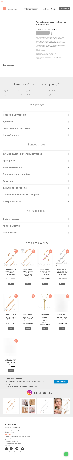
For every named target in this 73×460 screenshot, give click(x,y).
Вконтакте (22, 451)
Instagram (16, 451)
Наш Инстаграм (43, 392)
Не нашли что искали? (14, 378)
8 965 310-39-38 (9, 432)
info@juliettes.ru (9, 434)
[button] (64, 8)
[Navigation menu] (2, 2)
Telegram (11, 451)
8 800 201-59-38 (9, 429)
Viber (6, 451)
